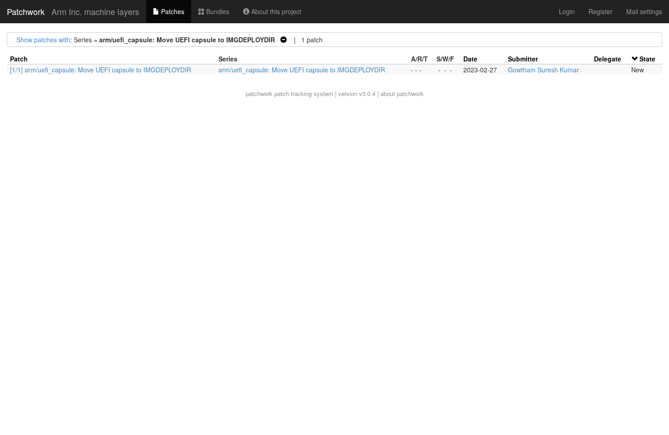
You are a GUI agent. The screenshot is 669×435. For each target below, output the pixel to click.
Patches (171, 11)
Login (567, 11)
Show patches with (43, 39)
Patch (19, 58)
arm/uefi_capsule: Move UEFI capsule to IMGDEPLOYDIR (301, 69)
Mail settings (644, 11)
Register (600, 11)
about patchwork (402, 93)
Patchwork (26, 11)
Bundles (216, 11)
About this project (275, 11)
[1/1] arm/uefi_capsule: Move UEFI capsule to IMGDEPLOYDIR (100, 69)
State (647, 58)
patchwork (259, 93)
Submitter (523, 58)
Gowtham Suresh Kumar (543, 69)
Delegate (607, 58)
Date (470, 58)
